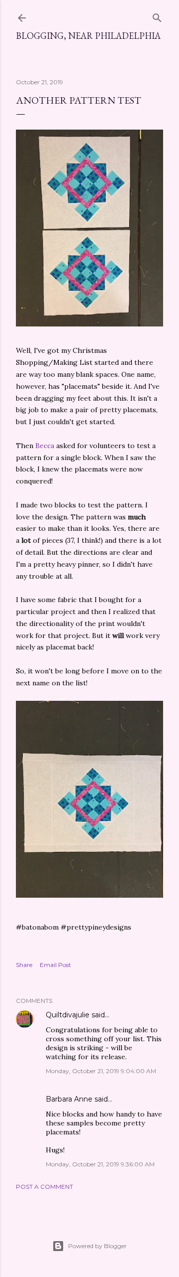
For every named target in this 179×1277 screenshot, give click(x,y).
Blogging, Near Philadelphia (88, 35)
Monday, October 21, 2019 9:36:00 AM (100, 1164)
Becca (44, 445)
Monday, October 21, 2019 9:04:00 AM (101, 1071)
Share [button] (24, 964)
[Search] (157, 15)
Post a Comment (44, 1186)
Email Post (55, 964)
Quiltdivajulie (68, 1014)
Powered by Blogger (97, 1246)
